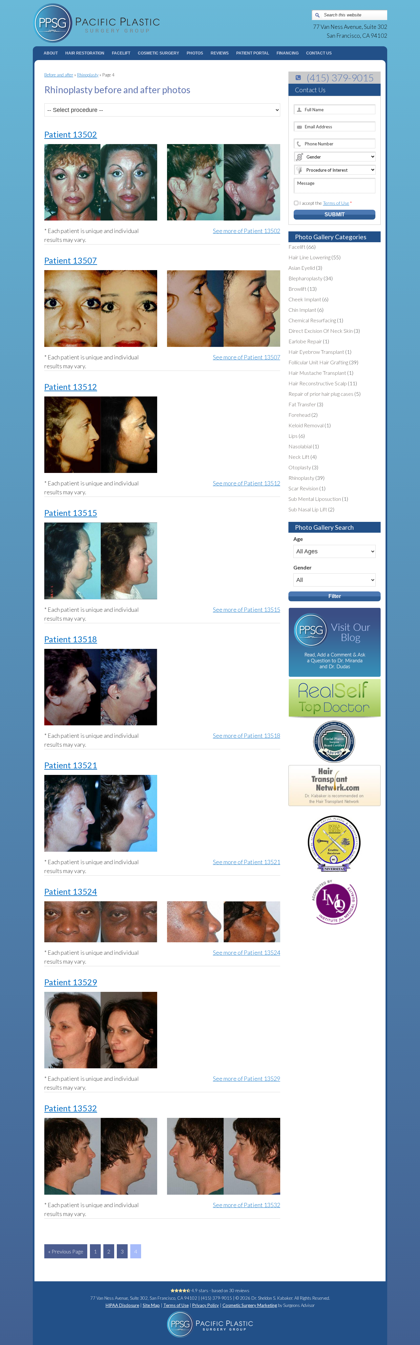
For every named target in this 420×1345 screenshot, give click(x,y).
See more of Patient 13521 (246, 861)
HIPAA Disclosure (122, 1305)
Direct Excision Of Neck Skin (320, 331)
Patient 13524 (70, 891)
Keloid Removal (306, 425)
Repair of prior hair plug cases (320, 394)
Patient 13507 (70, 260)
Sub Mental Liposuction (314, 499)
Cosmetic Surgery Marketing (249, 1305)
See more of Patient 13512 (246, 483)
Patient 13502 (70, 134)
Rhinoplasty (87, 74)
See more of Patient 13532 (246, 1204)
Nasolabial (300, 446)
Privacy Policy (205, 1305)
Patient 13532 (70, 1108)
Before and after (58, 74)
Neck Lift (298, 457)
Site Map (151, 1305)
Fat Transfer (302, 404)
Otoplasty (299, 467)
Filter (334, 596)
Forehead (299, 415)
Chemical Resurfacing (312, 320)
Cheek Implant (304, 299)
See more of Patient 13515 (246, 609)
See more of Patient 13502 (246, 230)
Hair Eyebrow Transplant (316, 352)
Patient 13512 (70, 387)
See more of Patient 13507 (246, 357)
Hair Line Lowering (309, 257)
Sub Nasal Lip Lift (307, 509)
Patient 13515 (70, 513)
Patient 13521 (70, 765)
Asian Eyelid (301, 268)
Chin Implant (302, 310)
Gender (302, 567)
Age (298, 539)
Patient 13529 (70, 982)
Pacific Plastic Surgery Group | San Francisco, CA (122, 23)
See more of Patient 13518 (246, 735)
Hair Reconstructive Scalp (317, 383)
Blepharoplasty (305, 278)
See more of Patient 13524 (246, 952)
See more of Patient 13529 (246, 1078)
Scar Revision (303, 488)
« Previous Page (65, 1251)
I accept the (325, 203)
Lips (293, 436)
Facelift (296, 247)
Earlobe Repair (305, 341)
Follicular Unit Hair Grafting (318, 362)
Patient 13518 (70, 639)
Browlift (297, 289)
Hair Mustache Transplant (317, 373)
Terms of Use (336, 203)
